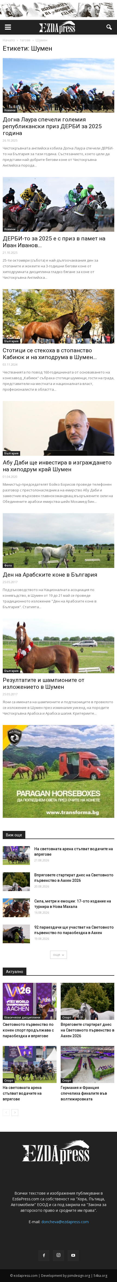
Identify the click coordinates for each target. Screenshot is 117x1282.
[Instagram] (58, 1255)
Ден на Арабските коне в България (50, 574)
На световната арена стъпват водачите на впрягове (22, 1093)
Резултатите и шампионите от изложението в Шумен (43, 683)
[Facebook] (43, 1255)
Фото (8, 565)
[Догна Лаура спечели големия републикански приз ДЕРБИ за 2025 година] (58, 85)
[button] (109, 27)
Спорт (66, 1017)
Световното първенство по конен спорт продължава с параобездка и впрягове (28, 1030)
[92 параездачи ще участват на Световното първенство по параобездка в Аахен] (16, 934)
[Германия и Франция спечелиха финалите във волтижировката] (88, 1064)
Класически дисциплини (22, 1017)
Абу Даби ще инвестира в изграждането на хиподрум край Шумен (57, 466)
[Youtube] (73, 1255)
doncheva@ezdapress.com (65, 1221)
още (56, 954)
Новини (10, 110)
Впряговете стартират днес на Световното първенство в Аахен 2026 (87, 1030)
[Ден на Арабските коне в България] (58, 540)
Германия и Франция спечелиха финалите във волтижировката (84, 1093)
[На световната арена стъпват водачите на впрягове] (16, 855)
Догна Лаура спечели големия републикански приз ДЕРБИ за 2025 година (52, 126)
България (11, 341)
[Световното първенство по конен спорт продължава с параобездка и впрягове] (30, 1001)
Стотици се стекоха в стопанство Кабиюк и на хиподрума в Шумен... (50, 353)
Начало (9, 40)
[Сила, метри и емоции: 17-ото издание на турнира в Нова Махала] (16, 907)
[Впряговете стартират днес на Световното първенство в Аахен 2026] (16, 881)
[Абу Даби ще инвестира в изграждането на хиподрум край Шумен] (58, 428)
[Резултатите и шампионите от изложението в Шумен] (58, 646)
